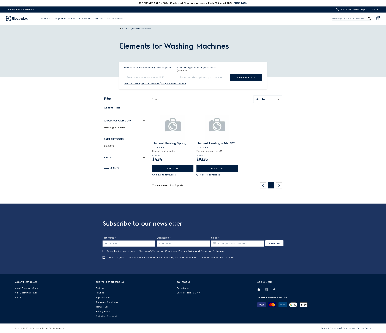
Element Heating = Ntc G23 (215, 143)
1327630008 (158, 147)
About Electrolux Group (26, 288)
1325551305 (202, 147)
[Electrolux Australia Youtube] (261, 290)
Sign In (375, 9)
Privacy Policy (186, 251)
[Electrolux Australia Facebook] (275, 290)
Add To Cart (172, 168)
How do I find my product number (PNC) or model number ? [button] (155, 83)
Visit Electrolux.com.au (26, 293)
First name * (109, 237)
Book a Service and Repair (353, 9)
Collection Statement (212, 251)
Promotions (84, 18)
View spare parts (246, 77)
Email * (215, 237)
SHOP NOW (240, 3)
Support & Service (64, 18)
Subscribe (274, 243)
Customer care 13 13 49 (188, 293)
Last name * (164, 237)
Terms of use (102, 307)
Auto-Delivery (115, 18)
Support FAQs (103, 297)
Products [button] (46, 18)
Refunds (100, 293)
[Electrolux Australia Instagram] (268, 290)
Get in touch (183, 288)
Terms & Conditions (331, 328)
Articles (99, 18)
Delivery (100, 288)
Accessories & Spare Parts (21, 9)
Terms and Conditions (164, 251)
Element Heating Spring (169, 143)
